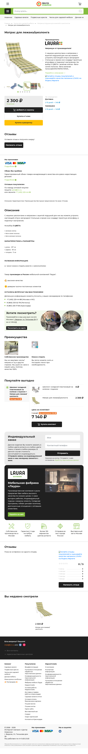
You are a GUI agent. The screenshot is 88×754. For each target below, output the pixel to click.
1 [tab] (18, 91)
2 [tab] (20, 91)
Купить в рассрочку (23, 123)
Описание (8, 201)
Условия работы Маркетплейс (31, 688)
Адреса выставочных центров (20, 654)
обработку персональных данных (66, 460)
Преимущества (30, 201)
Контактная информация (50, 670)
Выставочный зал (31, 711)
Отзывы (65, 201)
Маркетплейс (30, 685)
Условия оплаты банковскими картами (33, 700)
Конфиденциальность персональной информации (33, 678)
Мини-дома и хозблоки (12, 679)
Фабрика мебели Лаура (33, 682)
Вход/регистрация (31, 667)
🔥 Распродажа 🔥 (11, 682)
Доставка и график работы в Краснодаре (33, 693)
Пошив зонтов (30, 706)
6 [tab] (29, 91)
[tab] (16, 393)
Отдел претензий (31, 717)
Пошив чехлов (30, 704)
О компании (49, 667)
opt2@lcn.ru (17, 190)
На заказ (58, 201)
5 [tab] (27, 91)
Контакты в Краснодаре (33, 719)
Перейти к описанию (54, 73)
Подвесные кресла (39, 17)
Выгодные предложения (45, 201)
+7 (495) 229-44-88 (23, 192)
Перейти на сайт (16, 514)
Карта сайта (29, 709)
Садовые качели (21, 17)
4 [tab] (24, 91)
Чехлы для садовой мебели (61, 17)
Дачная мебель (10, 677)
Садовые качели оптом (33, 696)
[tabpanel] (27, 86)
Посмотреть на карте (17, 328)
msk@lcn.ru (9, 645)
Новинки (8, 17)
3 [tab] (22, 91)
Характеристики (18, 201)
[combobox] (48, 11)
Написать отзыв (14, 145)
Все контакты (12, 651)
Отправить (62, 453)
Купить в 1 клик (23, 116)
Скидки (27, 714)
